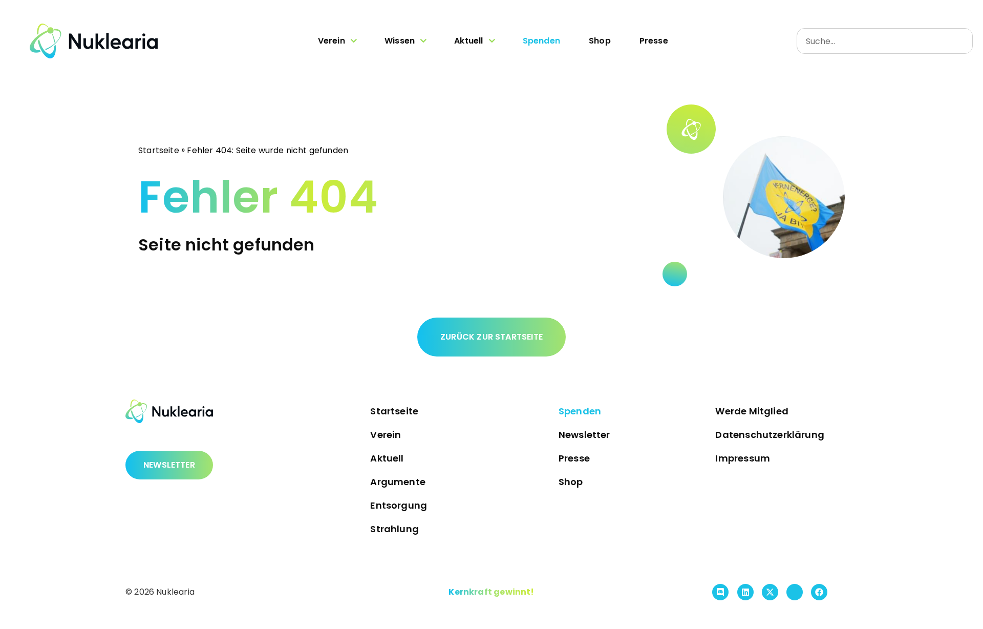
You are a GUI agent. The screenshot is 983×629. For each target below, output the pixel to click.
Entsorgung (398, 505)
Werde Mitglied (751, 411)
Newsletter (584, 434)
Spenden (541, 41)
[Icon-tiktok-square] (794, 592)
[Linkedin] (745, 592)
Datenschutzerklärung (769, 434)
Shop (600, 41)
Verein (331, 41)
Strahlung (394, 528)
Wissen (399, 41)
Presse (653, 41)
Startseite (158, 150)
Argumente (397, 481)
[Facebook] (819, 592)
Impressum (742, 458)
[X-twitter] (770, 592)
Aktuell (468, 41)
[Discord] (720, 592)
